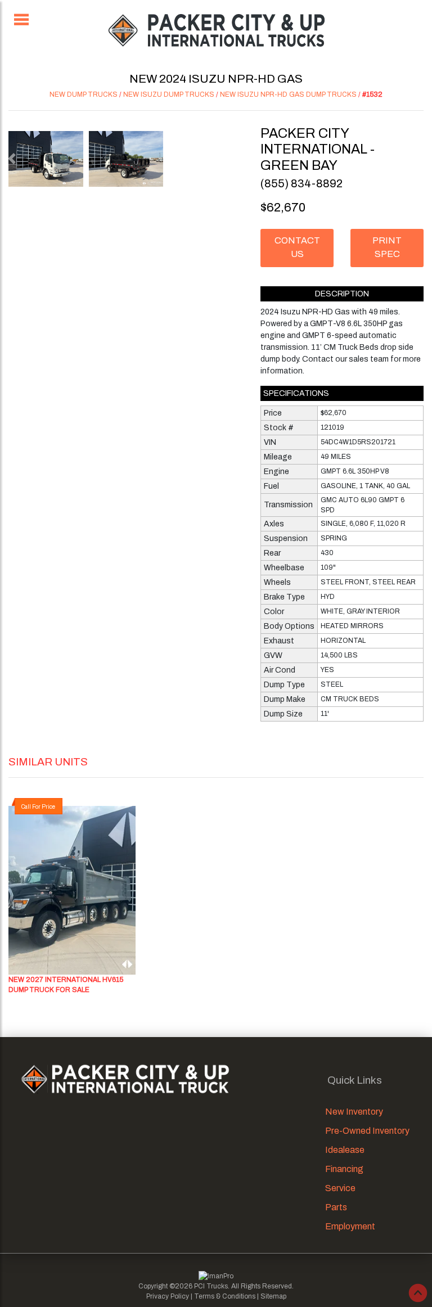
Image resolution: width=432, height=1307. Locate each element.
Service (340, 1188)
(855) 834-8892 (301, 183)
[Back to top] (418, 1293)
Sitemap (273, 1296)
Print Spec (387, 247)
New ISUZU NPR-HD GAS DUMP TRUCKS (288, 94)
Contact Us (297, 247)
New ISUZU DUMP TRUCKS (168, 94)
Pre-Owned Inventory (367, 1130)
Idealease (344, 1150)
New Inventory (354, 1111)
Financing (344, 1169)
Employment (350, 1226)
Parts (336, 1207)
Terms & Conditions (224, 1296)
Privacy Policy (167, 1296)
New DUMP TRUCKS (84, 94)
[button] (11, 159)
